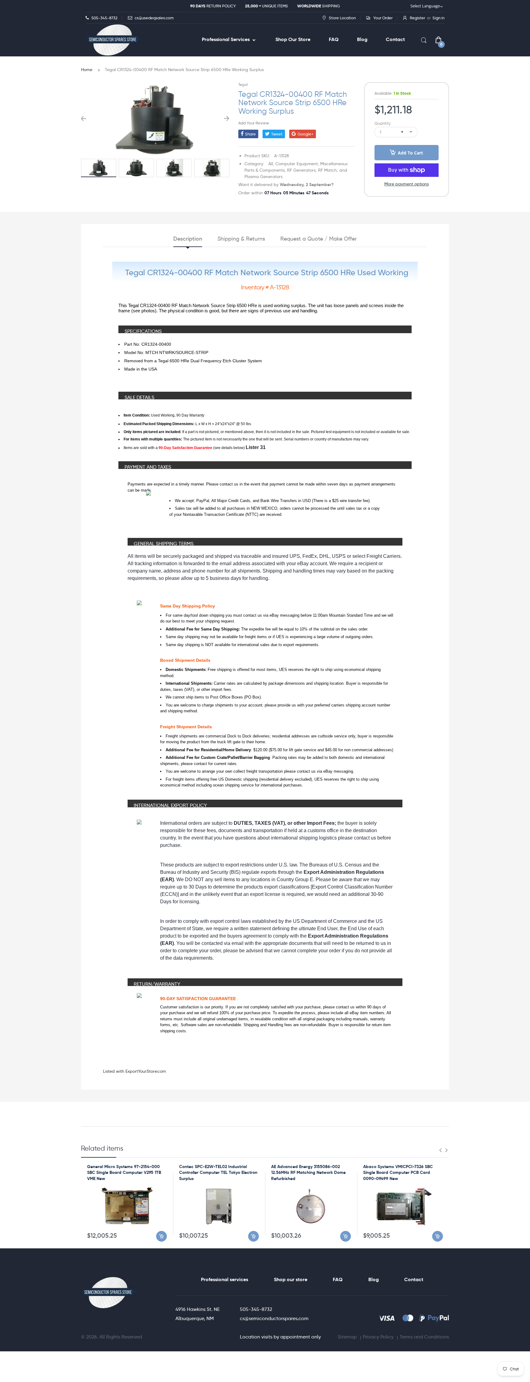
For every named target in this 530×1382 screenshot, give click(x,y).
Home (86, 69)
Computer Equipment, (297, 163)
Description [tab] (187, 238)
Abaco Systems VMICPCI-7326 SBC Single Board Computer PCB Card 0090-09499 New (398, 1172)
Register (417, 17)
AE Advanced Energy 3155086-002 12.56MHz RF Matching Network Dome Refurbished (308, 1172)
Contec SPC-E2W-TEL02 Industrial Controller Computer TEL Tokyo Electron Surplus (218, 1172)
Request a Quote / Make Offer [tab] (318, 238)
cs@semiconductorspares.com (274, 1318)
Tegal (243, 84)
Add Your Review (253, 122)
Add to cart (410, 153)
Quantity (382, 123)
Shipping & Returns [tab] (241, 238)
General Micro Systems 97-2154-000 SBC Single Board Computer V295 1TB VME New (124, 1172)
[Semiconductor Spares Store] (113, 40)
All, (271, 163)
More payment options (406, 184)
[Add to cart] (161, 1236)
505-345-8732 (256, 1309)
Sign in (438, 17)
